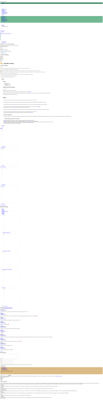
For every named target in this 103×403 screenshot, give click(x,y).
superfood (3, 209)
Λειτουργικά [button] (2, 384)
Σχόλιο (1, 358)
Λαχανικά (3, 213)
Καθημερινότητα (4, 10)
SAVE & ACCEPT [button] (2, 398)
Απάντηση (1, 317)
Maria (1, 128)
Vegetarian (3, 210)
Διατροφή (3, 9)
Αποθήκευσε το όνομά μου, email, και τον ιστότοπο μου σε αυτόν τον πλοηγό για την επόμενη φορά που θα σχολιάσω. (16, 364)
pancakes (10, 69)
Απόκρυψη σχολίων (8, 307)
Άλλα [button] (1, 393)
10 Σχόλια (3, 125)
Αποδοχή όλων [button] (7, 376)
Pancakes (3, 25)
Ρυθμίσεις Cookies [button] (2, 376)
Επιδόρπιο (3, 212)
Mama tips (3, 11)
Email (1, 361)
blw (2, 208)
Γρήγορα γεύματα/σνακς (5, 211)
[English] (3, 14)
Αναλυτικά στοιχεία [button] (2, 389)
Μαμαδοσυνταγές (4, 16)
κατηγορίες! (29, 91)
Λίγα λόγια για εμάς (4, 13)
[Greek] (3, 22)
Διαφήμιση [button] (1, 391)
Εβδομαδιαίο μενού (4, 19)
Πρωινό (3, 214)
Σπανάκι (4, 51)
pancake (39, 106)
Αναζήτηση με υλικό (4, 12)
